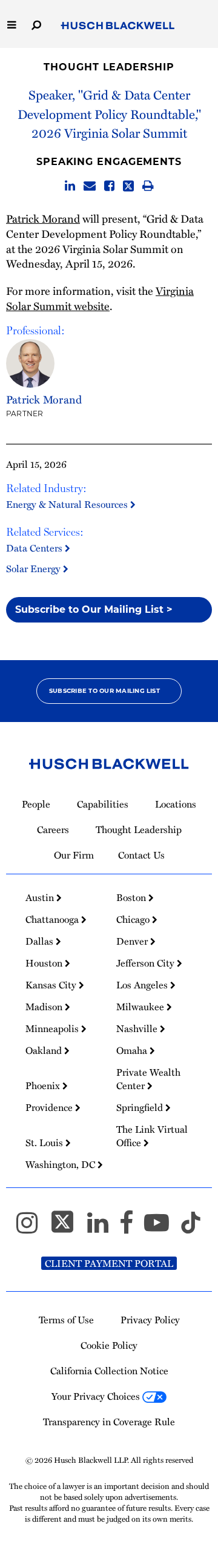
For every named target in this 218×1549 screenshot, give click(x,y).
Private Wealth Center (148, 1078)
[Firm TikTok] (191, 1228)
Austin (40, 897)
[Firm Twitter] (67, 1228)
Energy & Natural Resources (68, 504)
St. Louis (45, 1142)
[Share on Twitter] (128, 186)
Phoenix (43, 1085)
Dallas (40, 941)
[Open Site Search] (36, 24)
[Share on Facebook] (109, 186)
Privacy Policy (150, 1319)
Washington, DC (61, 1164)
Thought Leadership (109, 67)
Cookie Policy (109, 1345)
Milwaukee (141, 1006)
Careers (53, 829)
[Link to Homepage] (118, 26)
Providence (50, 1107)
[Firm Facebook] (131, 1228)
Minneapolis (53, 1028)
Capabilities (102, 804)
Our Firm (74, 855)
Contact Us (141, 855)
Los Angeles (143, 984)
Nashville (138, 1028)
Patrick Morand (43, 218)
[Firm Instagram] (32, 1228)
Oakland (44, 1050)
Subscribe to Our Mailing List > (94, 609)
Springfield (140, 1107)
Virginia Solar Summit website (100, 298)
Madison (45, 1006)
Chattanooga (53, 919)
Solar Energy (34, 568)
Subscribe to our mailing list (104, 691)
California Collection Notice (109, 1370)
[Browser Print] (148, 186)
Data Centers (35, 548)
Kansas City (52, 984)
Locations (175, 804)
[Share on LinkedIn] (70, 186)
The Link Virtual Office (152, 1135)
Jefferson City (146, 963)
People (36, 804)
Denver (133, 941)
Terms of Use (66, 1319)
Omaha (133, 1050)
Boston (132, 897)
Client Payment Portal (109, 1263)
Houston (45, 963)
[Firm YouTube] (162, 1228)
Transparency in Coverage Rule (109, 1421)
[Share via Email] (90, 186)
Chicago (134, 919)
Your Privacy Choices (96, 1396)
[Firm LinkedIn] (103, 1228)
